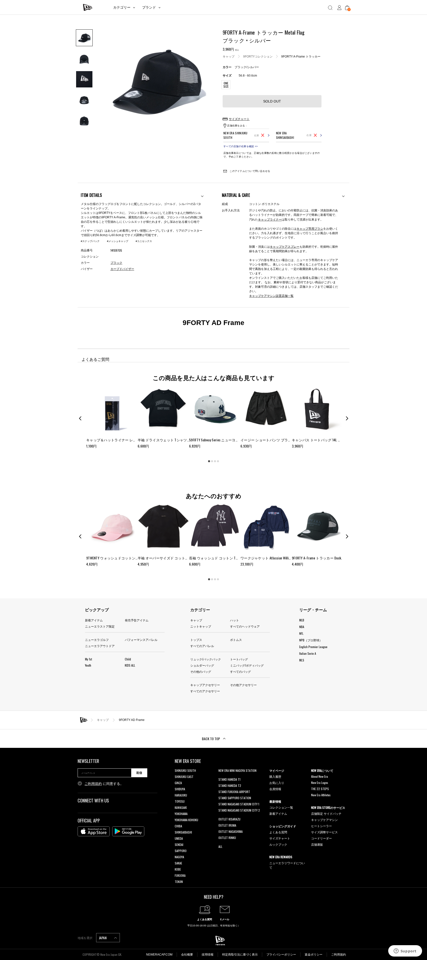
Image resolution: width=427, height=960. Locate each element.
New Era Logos (319, 782)
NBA (301, 627)
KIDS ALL (130, 665)
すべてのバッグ (240, 671)
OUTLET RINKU (227, 838)
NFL (301, 633)
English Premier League (313, 647)
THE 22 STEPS (320, 789)
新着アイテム (94, 620)
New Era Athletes (321, 795)
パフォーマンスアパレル (141, 639)
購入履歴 (275, 776)
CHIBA (178, 826)
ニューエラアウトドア (100, 646)
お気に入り (276, 782)
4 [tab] (218, 461)
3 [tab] (215, 461)
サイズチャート (279, 838)
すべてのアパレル (202, 646)
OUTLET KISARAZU (229, 819)
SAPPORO (181, 851)
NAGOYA (179, 857)
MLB (301, 620)
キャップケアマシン (324, 819)
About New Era (319, 776)
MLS (301, 660)
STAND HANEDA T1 (229, 779)
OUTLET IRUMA (227, 825)
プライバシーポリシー (281, 954)
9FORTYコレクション (258, 56)
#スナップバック (90, 241)
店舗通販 (317, 844)
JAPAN (103, 937)
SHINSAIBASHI (183, 832)
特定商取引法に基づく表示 (240, 954)
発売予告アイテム (137, 620)
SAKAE (178, 863)
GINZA (178, 783)
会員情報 (275, 789)
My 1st (88, 659)
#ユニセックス (144, 241)
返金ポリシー (313, 954)
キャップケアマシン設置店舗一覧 (271, 295)
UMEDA (179, 838)
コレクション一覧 (281, 807)
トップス (196, 639)
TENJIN (179, 881)
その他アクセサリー (243, 685)
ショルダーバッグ (202, 665)
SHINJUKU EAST (184, 777)
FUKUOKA (180, 875)
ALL (220, 846)
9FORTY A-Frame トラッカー (300, 56)
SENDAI (179, 844)
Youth (88, 665)
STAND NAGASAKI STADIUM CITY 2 (239, 810)
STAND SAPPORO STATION (234, 798)
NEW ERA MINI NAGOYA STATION (237, 770)
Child (128, 659)
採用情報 (208, 954)
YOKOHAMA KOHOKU (186, 820)
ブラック (116, 263)
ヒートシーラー (321, 826)
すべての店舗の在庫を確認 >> (240, 146)
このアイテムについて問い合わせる (249, 171)
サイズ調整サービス (324, 832)
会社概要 (187, 954)
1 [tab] (209, 461)
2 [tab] (212, 461)
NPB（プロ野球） (310, 640)
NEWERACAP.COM (159, 954)
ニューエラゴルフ (97, 639)
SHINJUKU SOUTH (185, 770)
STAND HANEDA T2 (229, 785)
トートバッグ (239, 659)
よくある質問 (278, 832)
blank (221, 777)
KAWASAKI (181, 807)
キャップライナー (270, 219)
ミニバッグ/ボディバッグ (247, 665)
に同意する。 (104, 784)
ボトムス (236, 639)
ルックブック (278, 844)
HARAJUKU (181, 795)
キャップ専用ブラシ (310, 228)
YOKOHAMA (181, 814)
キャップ (229, 56)
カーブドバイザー (122, 269)
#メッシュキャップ (117, 241)
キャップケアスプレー (284, 246)
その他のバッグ (200, 671)
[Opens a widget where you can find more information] (405, 951)
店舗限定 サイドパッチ (326, 813)
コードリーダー (321, 838)
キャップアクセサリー (205, 685)
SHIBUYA (180, 789)
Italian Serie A (307, 653)
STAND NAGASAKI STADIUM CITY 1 (238, 804)
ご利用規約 (93, 784)
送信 (139, 773)
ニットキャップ (200, 626)
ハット (234, 620)
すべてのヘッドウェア (245, 626)
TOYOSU (180, 801)
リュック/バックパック (205, 659)
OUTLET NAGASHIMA (230, 831)
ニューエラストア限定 (100, 626)
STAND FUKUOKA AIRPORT (234, 792)
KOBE (178, 869)
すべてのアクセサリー (205, 691)
